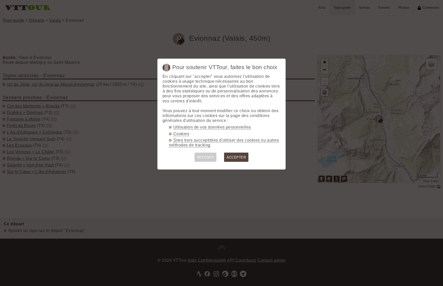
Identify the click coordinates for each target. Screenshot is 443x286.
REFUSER (205, 157)
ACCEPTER (236, 157)
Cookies (181, 134)
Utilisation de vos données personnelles (212, 127)
